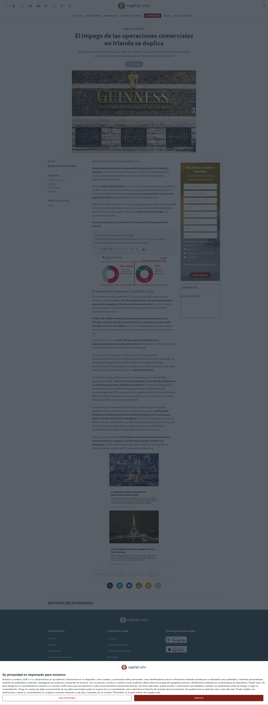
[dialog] (134, 683)
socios (31, 679)
